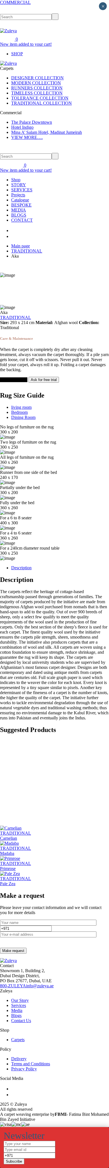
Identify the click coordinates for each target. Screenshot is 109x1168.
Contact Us (21, 1020)
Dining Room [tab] (23, 417)
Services (18, 1005)
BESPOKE (21, 205)
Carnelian (8, 838)
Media (16, 1010)
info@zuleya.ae (40, 985)
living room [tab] (21, 407)
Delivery (19, 1058)
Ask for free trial (44, 380)
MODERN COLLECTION (36, 83)
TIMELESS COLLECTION (37, 93)
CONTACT (22, 220)
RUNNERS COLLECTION (37, 88)
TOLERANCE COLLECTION (39, 98)
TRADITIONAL (26, 251)
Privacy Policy (24, 1068)
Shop (15, 179)
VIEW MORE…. (27, 137)
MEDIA (18, 210)
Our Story (20, 1000)
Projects (18, 194)
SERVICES (21, 189)
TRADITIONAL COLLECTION (41, 103)
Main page (20, 246)
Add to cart (11, 380)
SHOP (17, 53)
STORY (18, 184)
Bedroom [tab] (19, 412)
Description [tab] (21, 567)
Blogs (16, 1015)
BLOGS (18, 215)
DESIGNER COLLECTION (37, 77)
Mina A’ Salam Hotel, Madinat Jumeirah (46, 132)
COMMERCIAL (15, 2)
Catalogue (20, 200)
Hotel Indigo (22, 127)
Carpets (18, 1039)
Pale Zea (7, 883)
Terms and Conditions (30, 1063)
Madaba (7, 853)
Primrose (8, 868)
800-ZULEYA (13, 985)
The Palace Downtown (31, 122)
